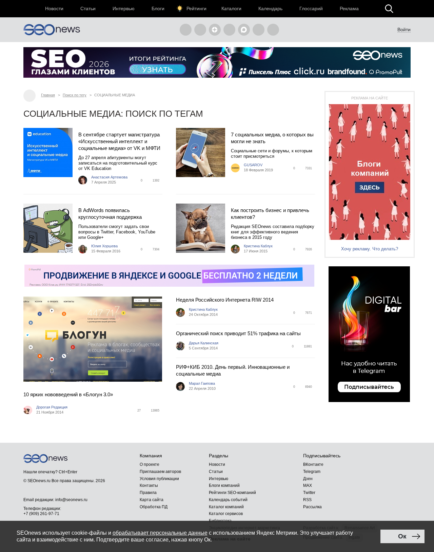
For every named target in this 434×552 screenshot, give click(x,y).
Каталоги (231, 8)
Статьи (88, 8)
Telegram (311, 471)
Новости (54, 8)
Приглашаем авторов (160, 471)
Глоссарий (311, 8)
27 (139, 410)
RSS (307, 499)
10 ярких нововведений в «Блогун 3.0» (68, 394)
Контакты (149, 485)
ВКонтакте (313, 464)
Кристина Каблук (258, 246)
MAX (307, 485)
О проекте (149, 464)
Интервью (124, 8)
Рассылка (312, 507)
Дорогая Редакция (51, 407)
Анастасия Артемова (109, 177)
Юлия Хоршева (104, 246)
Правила (148, 492)
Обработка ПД (153, 507)
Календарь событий (228, 499)
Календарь (270, 8)
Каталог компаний (226, 507)
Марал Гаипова (202, 383)
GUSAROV (253, 165)
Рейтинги (196, 8)
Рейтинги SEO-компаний (232, 492)
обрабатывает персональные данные (160, 533)
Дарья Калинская (203, 343)
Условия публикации (159, 478)
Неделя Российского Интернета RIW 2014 (225, 300)
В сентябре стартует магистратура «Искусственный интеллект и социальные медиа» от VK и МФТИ (119, 141)
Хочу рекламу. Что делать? (369, 248)
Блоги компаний (224, 485)
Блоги (158, 8)
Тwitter (309, 492)
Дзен (308, 478)
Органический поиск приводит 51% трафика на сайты (238, 333)
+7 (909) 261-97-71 (41, 513)
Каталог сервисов (226, 513)
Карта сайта (151, 499)
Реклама (349, 8)
